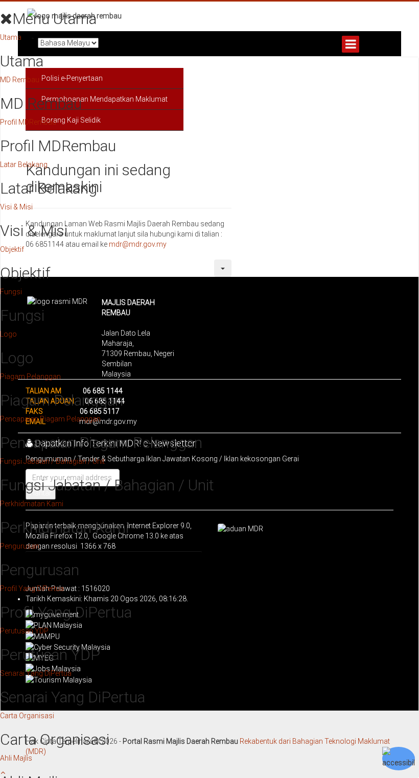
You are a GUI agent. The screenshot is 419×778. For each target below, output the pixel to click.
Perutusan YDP (24, 631)
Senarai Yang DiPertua (36, 673)
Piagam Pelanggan (30, 376)
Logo (8, 334)
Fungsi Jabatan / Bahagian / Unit (52, 461)
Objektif (12, 249)
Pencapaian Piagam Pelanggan (50, 419)
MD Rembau (19, 80)
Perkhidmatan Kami (31, 504)
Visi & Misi (16, 207)
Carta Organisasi (27, 716)
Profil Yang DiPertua (32, 588)
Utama (10, 37)
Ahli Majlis (16, 758)
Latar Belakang (24, 164)
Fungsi (11, 292)
